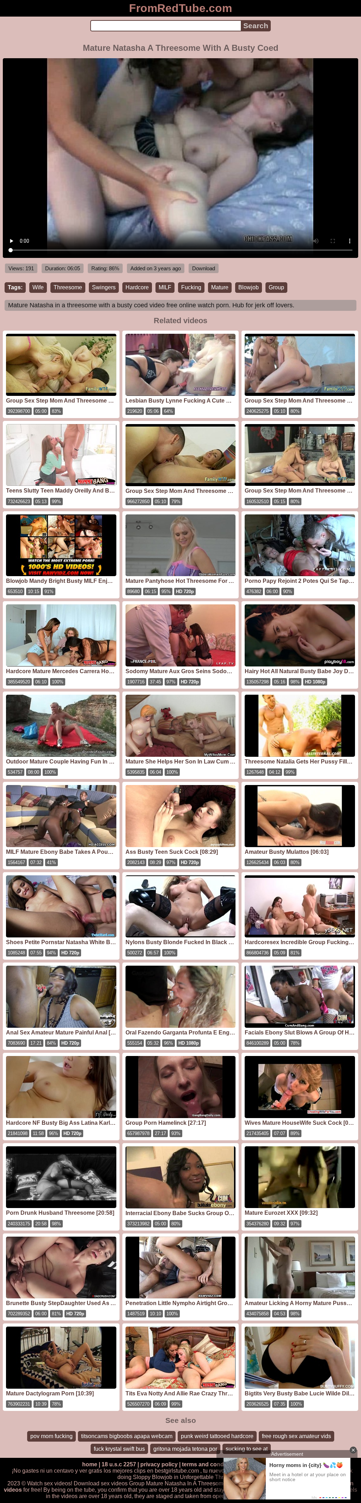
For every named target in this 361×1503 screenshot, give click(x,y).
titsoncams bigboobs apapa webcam (126, 1436)
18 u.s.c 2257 (119, 1464)
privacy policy (159, 1464)
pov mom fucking (51, 1436)
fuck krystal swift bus (119, 1449)
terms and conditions (210, 1464)
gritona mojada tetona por (185, 1449)
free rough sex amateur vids (296, 1436)
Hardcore (137, 287)
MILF (165, 287)
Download (203, 268)
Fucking (191, 287)
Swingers (104, 287)
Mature (219, 287)
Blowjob (248, 287)
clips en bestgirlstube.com (166, 1471)
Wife (38, 287)
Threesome (68, 287)
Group (276, 287)
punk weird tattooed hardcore (217, 1436)
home (89, 1464)
